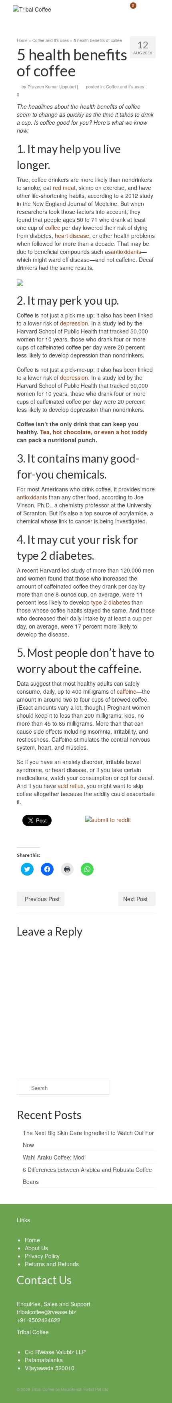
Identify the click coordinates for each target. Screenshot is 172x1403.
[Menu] (150, 9)
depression (74, 323)
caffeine (126, 691)
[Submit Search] (23, 1088)
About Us (36, 1248)
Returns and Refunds (52, 1264)
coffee (52, 228)
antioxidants (126, 251)
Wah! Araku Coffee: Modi (54, 1157)
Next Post (135, 899)
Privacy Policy (42, 1256)
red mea (63, 188)
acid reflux (71, 786)
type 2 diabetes (110, 602)
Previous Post (42, 899)
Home (32, 1240)
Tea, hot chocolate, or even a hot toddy (94, 432)
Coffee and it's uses (125, 86)
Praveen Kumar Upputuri (52, 86)
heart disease (72, 235)
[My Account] (110, 9)
